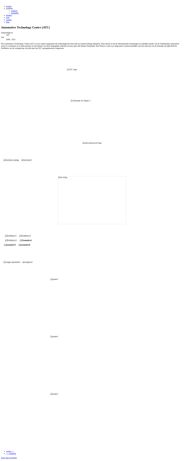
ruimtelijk (15, 13)
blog (8, 22)
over (8, 18)
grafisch (14, 11)
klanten (9, 15)
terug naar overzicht (9, 458)
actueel (9, 6)
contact (9, 20)
